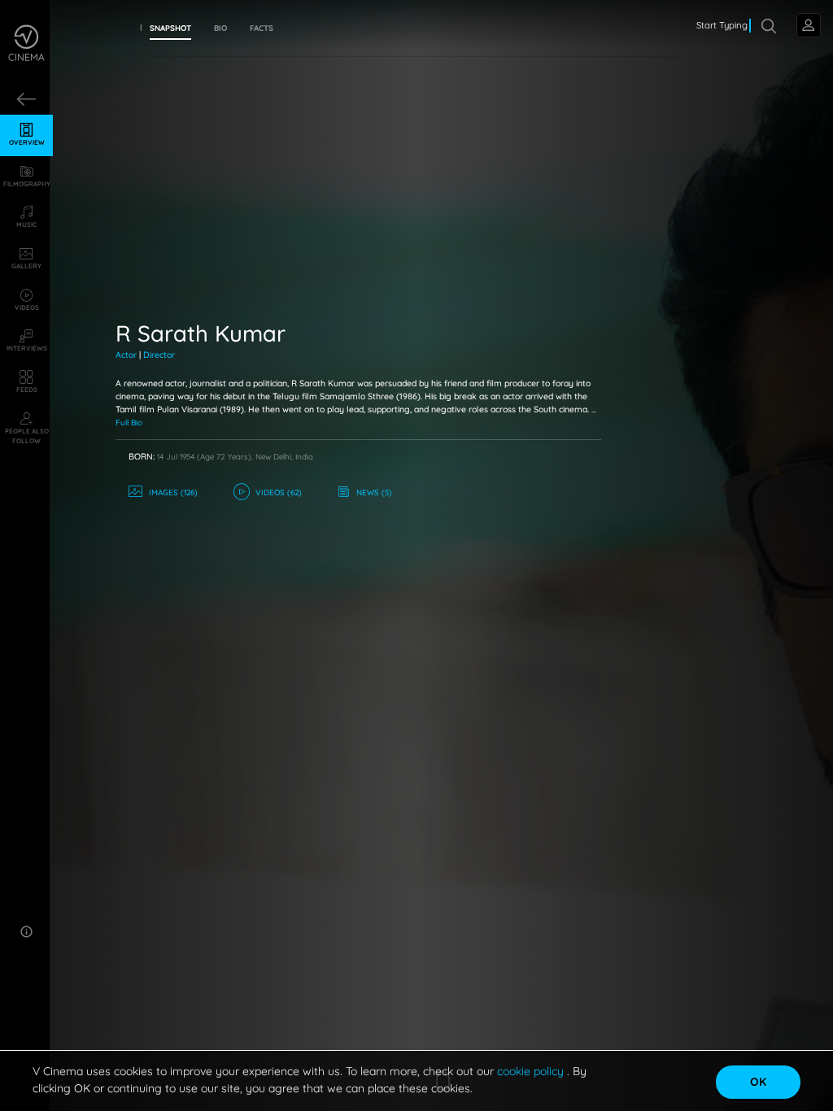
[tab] (170, 28)
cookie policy (532, 1071)
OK (758, 1081)
